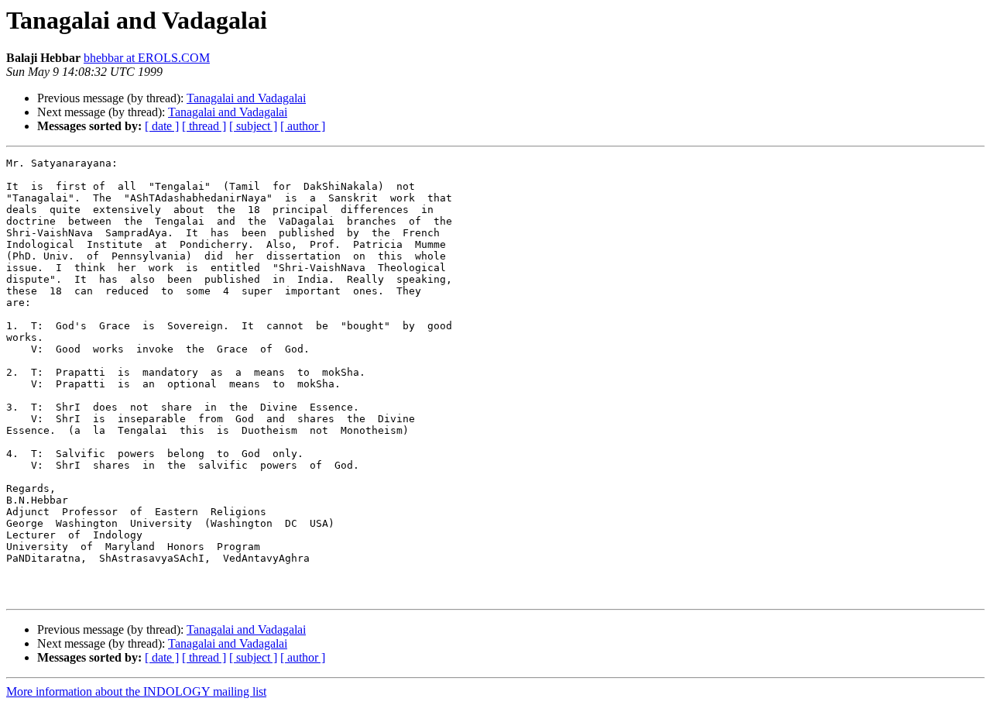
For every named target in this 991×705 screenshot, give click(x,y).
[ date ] (162, 125)
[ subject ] (253, 125)
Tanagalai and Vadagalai (246, 98)
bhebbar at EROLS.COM (147, 57)
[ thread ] (204, 125)
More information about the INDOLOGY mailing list (136, 691)
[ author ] (302, 125)
